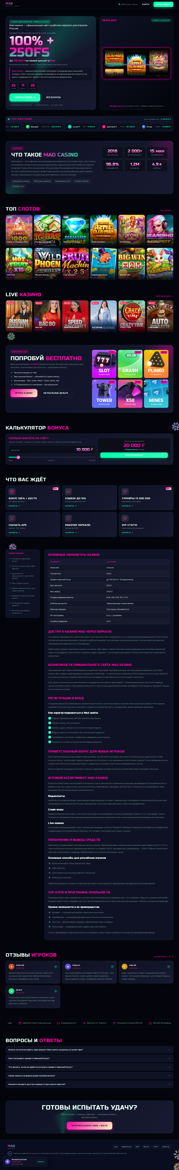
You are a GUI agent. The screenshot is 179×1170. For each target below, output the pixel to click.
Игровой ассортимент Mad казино (23, 597)
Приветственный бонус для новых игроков (23, 589)
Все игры (166, 210)
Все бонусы (53, 97)
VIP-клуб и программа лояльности (21, 611)
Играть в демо (24, 393)
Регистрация (163, 4)
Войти (145, 4)
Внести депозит (134, 455)
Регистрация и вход (20, 583)
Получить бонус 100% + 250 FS (90, 1125)
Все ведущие (163, 296)
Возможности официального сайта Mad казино (23, 575)
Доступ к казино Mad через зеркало (23, 567)
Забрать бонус (23, 97)
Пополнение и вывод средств (20, 604)
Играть (41, 1162)
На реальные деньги (56, 393)
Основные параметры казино (21, 559)
